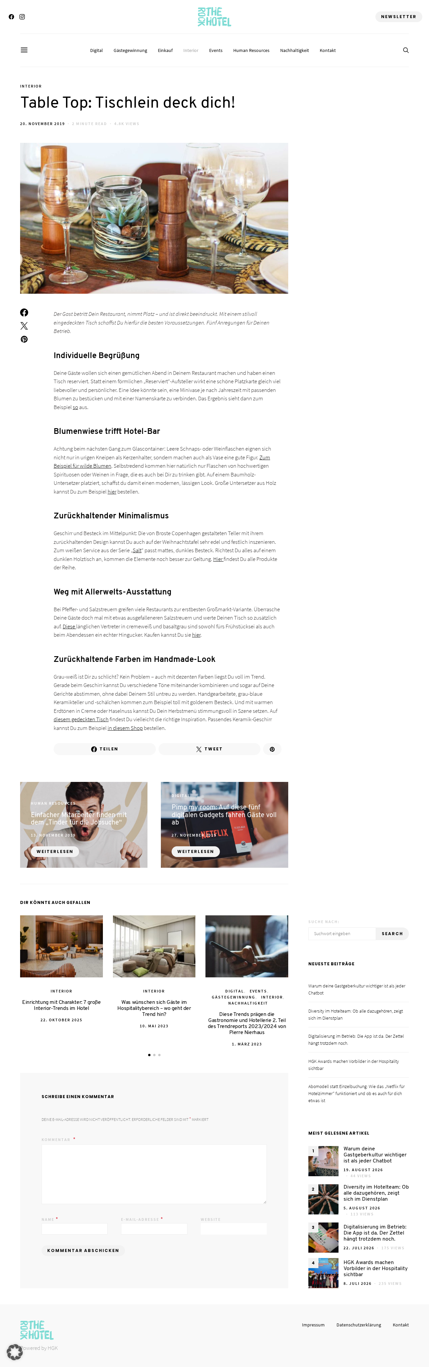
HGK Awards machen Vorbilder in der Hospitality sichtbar (376, 1268)
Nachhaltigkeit (294, 50)
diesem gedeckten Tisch (81, 719)
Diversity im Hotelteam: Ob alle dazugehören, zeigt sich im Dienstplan (376, 1193)
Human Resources (251, 50)
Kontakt (328, 50)
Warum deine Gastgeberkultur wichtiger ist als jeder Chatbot (375, 1155)
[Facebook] (11, 16)
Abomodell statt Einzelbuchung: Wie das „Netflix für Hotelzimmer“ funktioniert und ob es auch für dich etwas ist (356, 1093)
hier (112, 491)
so (75, 407)
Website (211, 1219)
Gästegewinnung (130, 50)
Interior (190, 50)
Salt (137, 550)
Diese (69, 626)
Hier (218, 559)
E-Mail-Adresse (142, 1218)
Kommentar (57, 1139)
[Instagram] (22, 16)
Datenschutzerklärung (358, 1325)
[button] (149, 1055)
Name (50, 1218)
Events (216, 50)
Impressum (313, 1325)
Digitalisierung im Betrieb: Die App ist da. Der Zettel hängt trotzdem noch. (375, 1233)
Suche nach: (324, 921)
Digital (96, 50)
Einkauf (165, 50)
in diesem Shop (125, 728)
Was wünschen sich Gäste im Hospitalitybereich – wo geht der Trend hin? (154, 1008)
